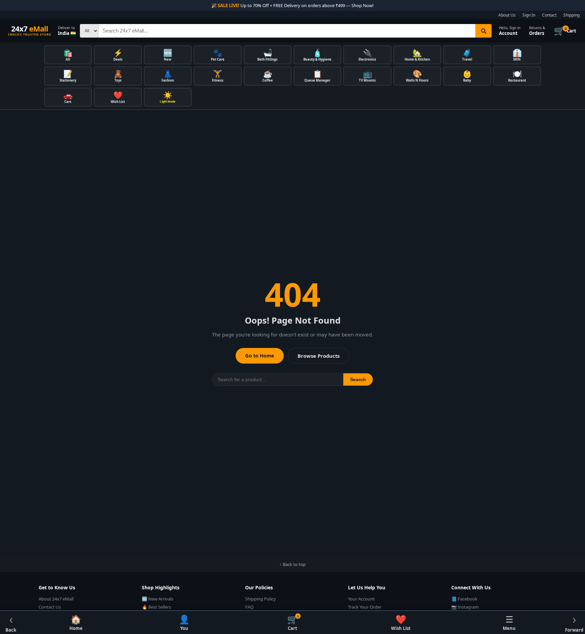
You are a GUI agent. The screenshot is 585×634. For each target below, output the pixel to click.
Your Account (361, 599)
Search (358, 379)
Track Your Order (365, 607)
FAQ (249, 607)
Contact (549, 15)
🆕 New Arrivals (157, 599)
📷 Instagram (465, 607)
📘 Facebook (464, 599)
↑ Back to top (292, 564)
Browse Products (319, 355)
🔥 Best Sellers (156, 607)
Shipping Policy (260, 599)
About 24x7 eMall (56, 599)
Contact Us (50, 607)
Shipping (571, 15)
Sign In (528, 15)
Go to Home (259, 355)
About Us (507, 15)
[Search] (483, 31)
